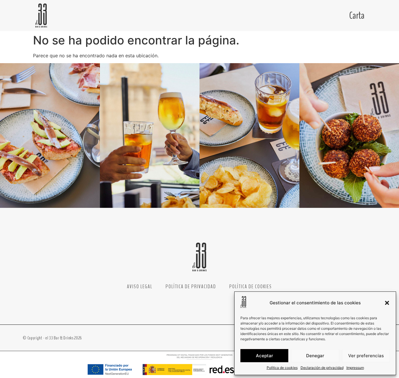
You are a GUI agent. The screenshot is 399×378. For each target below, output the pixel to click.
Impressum (355, 367)
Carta (357, 15)
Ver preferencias (366, 355)
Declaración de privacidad (322, 367)
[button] (387, 303)
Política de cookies (282, 367)
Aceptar (264, 355)
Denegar (315, 355)
